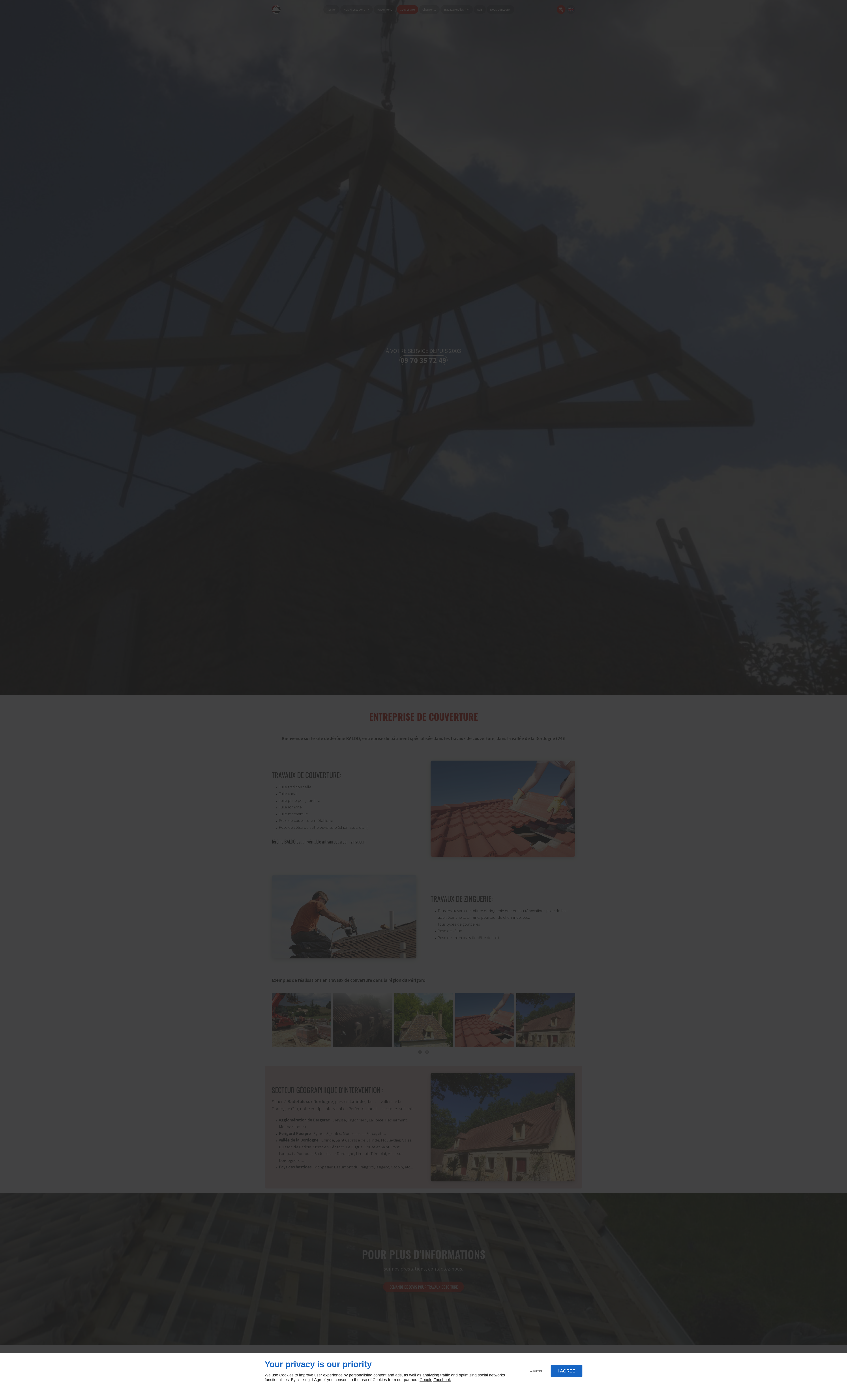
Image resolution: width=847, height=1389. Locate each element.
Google (426, 1380)
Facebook (442, 1380)
